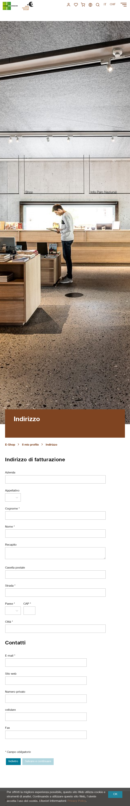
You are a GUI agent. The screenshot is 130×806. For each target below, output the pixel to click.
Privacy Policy (77, 801)
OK (115, 794)
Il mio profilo (30, 445)
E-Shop (10, 445)
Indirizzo (51, 445)
